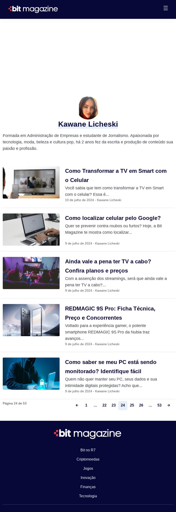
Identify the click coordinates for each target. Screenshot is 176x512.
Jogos (88, 468)
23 (114, 405)
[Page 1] (77, 405)
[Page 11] (168, 405)
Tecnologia (88, 496)
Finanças (88, 487)
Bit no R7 (88, 450)
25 (132, 405)
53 (159, 405)
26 (141, 405)
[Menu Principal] (166, 9)
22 (104, 405)
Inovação (88, 478)
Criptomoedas (88, 459)
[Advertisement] (88, 53)
